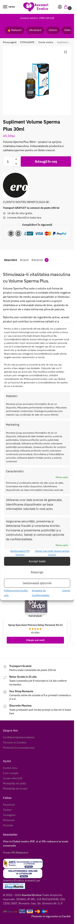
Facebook (9, 804)
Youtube (8, 825)
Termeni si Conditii (14, 742)
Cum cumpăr (11, 773)
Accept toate (37, 561)
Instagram (9, 815)
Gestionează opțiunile (37, 583)
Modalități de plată (14, 783)
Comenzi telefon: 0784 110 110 (37, 17)
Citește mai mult (35, 640)
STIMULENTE (27, 42)
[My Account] (59, 7)
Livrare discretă (12, 778)
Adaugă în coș (46, 161)
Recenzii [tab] (39, 260)
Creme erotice (45, 42)
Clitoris (53, 30)
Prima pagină (9, 42)
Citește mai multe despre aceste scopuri (52, 553)
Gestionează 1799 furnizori (20, 553)
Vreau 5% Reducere (15, 852)
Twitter (7, 810)
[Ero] (15, 185)
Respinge (37, 572)
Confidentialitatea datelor (19, 737)
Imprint (66, 590)
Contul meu (10, 768)
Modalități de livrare (15, 788)
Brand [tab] (24, 260)
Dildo (67, 30)
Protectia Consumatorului (19, 747)
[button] (66, 7)
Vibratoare (35, 30)
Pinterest (8, 820)
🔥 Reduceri (15, 30)
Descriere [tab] (10, 260)
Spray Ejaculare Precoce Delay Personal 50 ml (35, 625)
